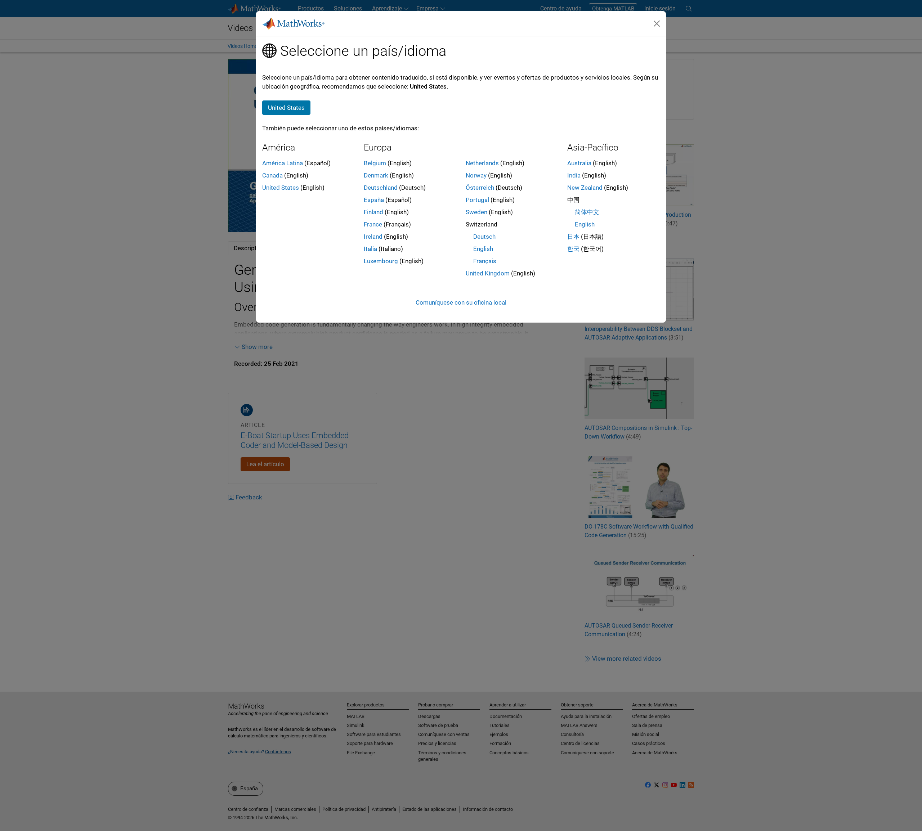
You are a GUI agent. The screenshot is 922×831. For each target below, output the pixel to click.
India (574, 175)
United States (280, 187)
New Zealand (585, 187)
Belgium (375, 163)
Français (484, 261)
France (373, 224)
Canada (272, 175)
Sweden (476, 212)
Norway (476, 175)
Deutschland (381, 187)
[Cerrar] (657, 23)
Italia (370, 248)
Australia (579, 163)
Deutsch (484, 236)
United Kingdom (488, 273)
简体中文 (587, 212)
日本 (573, 236)
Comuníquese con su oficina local (461, 302)
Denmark (376, 175)
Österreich (480, 187)
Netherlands (482, 163)
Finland (373, 212)
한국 (573, 248)
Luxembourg (381, 261)
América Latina (282, 163)
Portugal (477, 199)
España (374, 199)
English (483, 248)
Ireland (373, 236)
